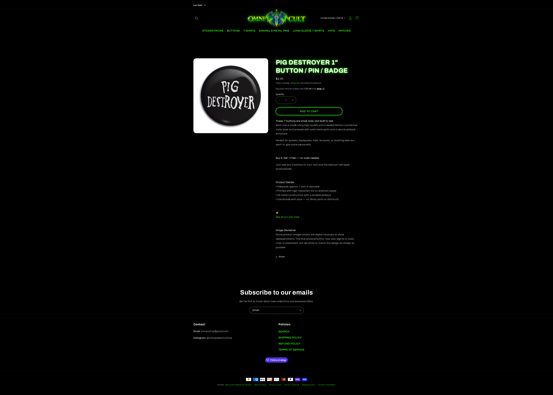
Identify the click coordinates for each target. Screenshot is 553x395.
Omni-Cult (229, 385)
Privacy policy (275, 385)
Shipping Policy (290, 337)
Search (284, 331)
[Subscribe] (300, 310)
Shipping (295, 83)
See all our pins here (287, 217)
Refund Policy (289, 343)
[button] (196, 18)
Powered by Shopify (242, 385)
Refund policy (260, 385)
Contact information (327, 385)
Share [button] (282, 257)
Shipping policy (308, 385)
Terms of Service (291, 349)
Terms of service (292, 385)
